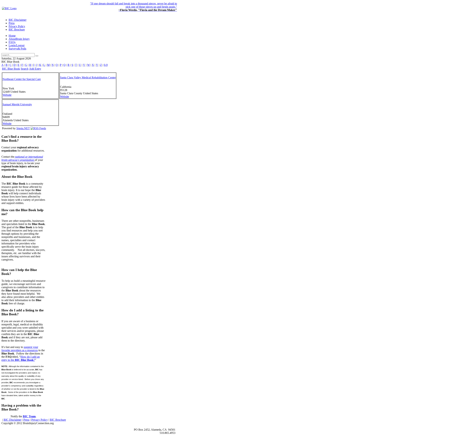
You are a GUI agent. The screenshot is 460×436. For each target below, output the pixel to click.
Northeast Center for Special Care (22, 79)
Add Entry (35, 68)
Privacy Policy (39, 419)
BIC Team (29, 416)
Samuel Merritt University (17, 104)
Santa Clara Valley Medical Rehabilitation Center (88, 77)
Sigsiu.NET (23, 128)
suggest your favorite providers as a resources (19, 348)
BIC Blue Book (11, 68)
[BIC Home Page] (9, 8)
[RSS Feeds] (38, 128)
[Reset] (36, 55)
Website (7, 94)
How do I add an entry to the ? (20, 358)
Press (26, 419)
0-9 (106, 64)
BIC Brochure (58, 419)
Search (24, 68)
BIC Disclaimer (12, 419)
